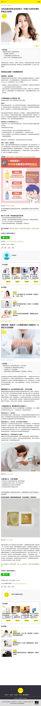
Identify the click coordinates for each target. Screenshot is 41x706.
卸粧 (13, 247)
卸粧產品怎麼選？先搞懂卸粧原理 (11, 51)
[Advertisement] (20, 671)
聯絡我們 (20, 694)
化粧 (9, 247)
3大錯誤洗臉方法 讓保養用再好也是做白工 (14, 367)
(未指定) (8, 43)
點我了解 (8, 281)
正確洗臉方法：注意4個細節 (10, 369)
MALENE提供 (9, 474)
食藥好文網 (20, 241)
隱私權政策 (16, 694)
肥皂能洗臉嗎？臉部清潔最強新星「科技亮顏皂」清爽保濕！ (18, 371)
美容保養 (9, 5)
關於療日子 (7, 694)
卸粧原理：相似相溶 (9, 53)
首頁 (2, 5)
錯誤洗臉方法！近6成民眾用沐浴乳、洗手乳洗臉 (14, 365)
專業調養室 (5, 5)
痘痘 (9, 586)
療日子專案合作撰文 (10, 359)
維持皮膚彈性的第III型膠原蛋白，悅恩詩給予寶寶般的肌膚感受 (6, 617)
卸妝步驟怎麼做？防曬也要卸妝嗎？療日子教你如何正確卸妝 (20, 157)
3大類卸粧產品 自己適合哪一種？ (12, 55)
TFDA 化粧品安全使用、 (12, 241)
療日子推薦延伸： (5, 564)
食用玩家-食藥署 (10, 205)
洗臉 (5, 247)
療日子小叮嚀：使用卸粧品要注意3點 (13, 57)
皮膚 (13, 586)
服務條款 (11, 694)
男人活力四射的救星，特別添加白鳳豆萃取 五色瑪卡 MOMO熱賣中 (34, 617)
